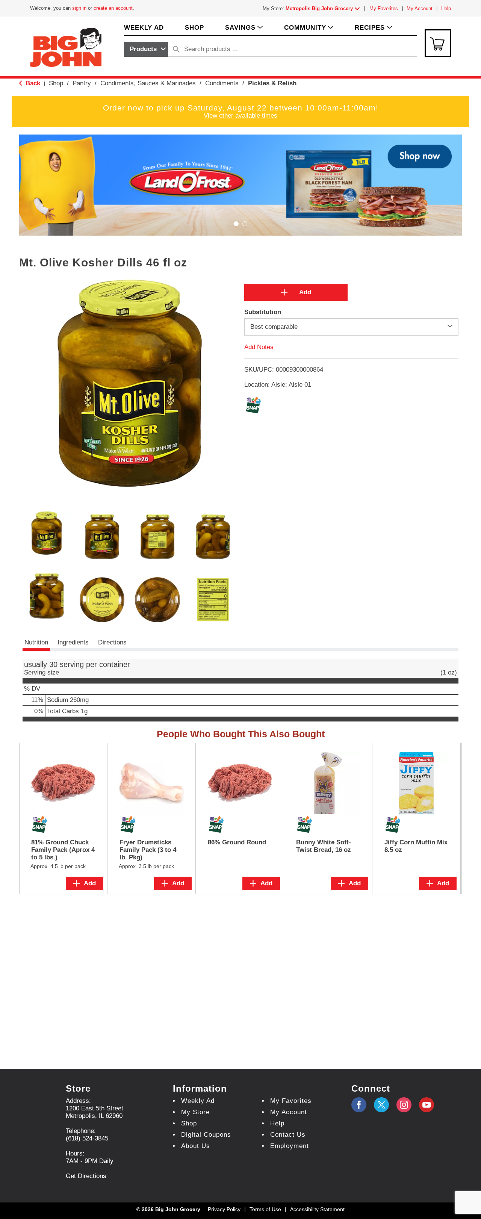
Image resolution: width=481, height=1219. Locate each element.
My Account (420, 8)
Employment (289, 1145)
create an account (113, 8)
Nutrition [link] (36, 642)
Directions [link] (112, 642)
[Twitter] (381, 1104)
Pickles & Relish (272, 83)
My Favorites (383, 8)
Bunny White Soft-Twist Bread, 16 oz (323, 846)
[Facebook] (358, 1104)
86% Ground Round (237, 842)
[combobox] (146, 49)
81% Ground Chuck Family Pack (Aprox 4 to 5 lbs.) (63, 850)
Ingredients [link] (73, 642)
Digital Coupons (206, 1134)
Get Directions (86, 1176)
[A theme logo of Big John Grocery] (65, 46)
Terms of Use (265, 1209)
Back (32, 83)
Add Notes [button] (259, 346)
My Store (195, 1112)
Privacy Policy (224, 1209)
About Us (195, 1145)
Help (446, 8)
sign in (79, 8)
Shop (56, 83)
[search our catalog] (176, 49)
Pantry (82, 83)
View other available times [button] (240, 115)
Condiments (222, 83)
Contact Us (288, 1134)
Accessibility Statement (317, 1209)
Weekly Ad (198, 1100)
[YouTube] (403, 1104)
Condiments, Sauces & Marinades (148, 83)
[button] (324, 8)
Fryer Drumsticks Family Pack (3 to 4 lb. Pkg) (147, 850)
